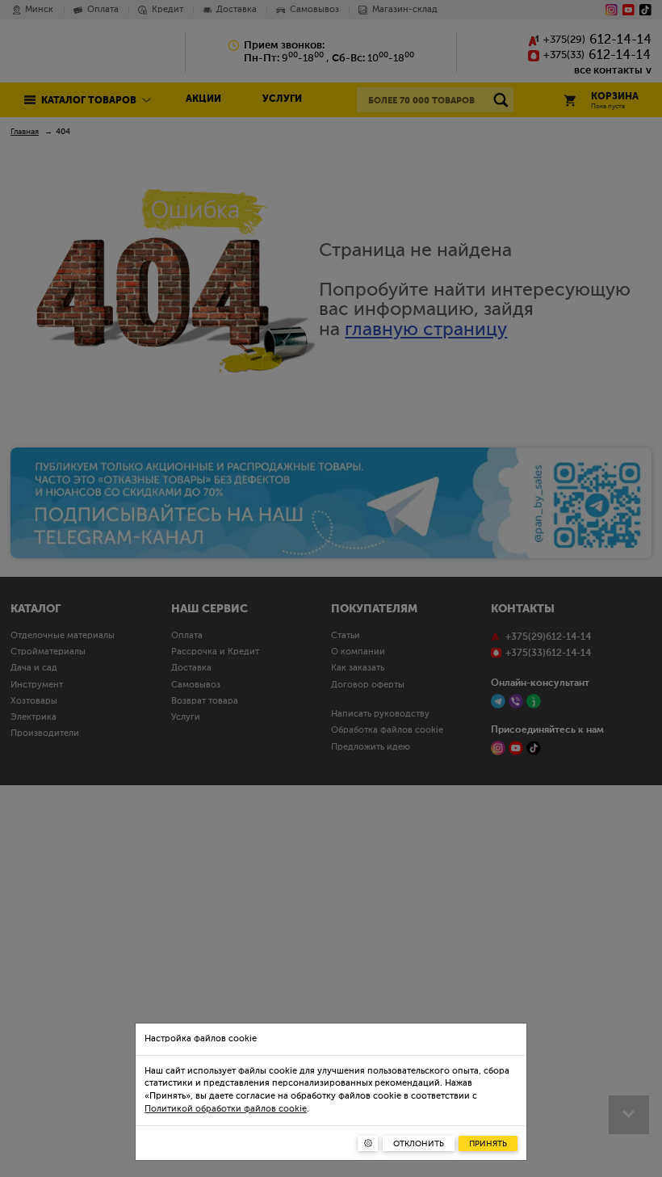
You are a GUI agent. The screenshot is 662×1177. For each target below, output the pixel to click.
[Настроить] (368, 1143)
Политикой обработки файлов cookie (226, 1109)
